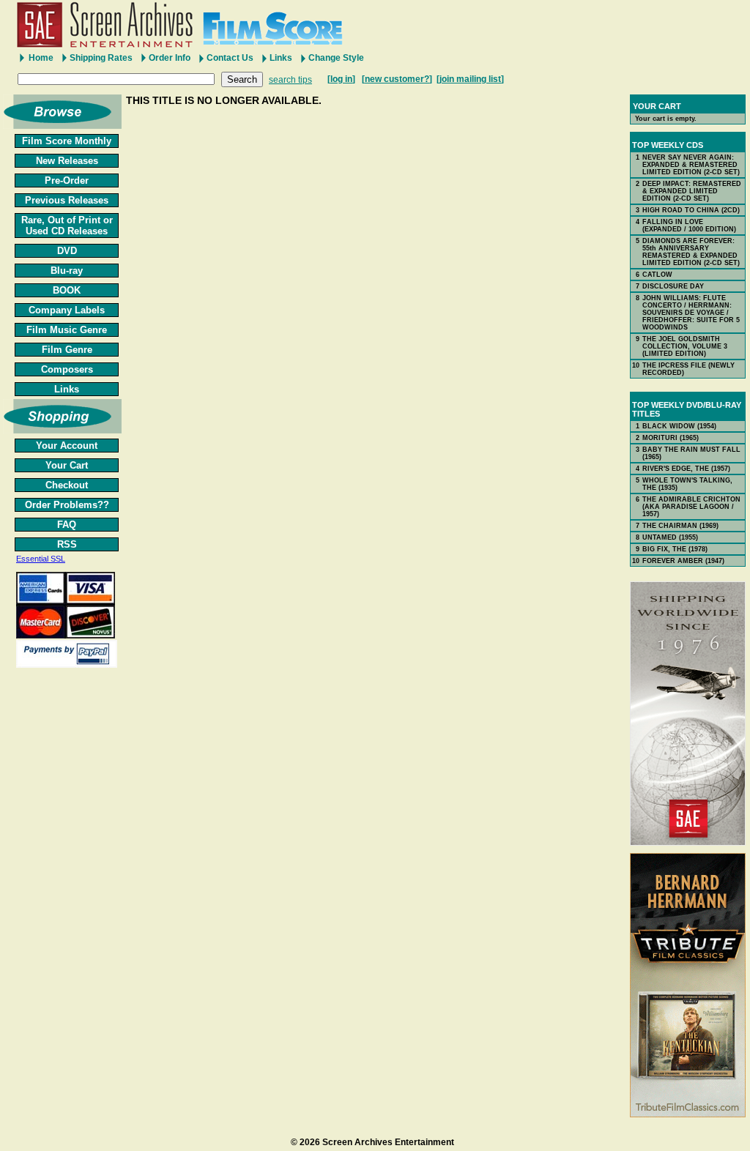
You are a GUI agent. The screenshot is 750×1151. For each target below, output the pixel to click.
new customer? (397, 79)
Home (41, 58)
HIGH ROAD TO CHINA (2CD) (691, 210)
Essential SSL (40, 558)
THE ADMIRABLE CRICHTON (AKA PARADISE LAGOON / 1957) (691, 507)
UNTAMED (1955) (670, 537)
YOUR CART (657, 106)
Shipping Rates (101, 58)
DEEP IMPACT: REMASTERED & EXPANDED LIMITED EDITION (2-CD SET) (691, 191)
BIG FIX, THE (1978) (675, 549)
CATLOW (657, 274)
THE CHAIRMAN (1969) (680, 525)
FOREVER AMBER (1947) (683, 561)
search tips (290, 80)
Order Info (169, 58)
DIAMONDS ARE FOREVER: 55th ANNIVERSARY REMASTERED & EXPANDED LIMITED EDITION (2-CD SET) (691, 252)
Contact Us (230, 58)
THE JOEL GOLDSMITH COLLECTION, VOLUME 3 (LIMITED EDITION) (684, 346)
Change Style (336, 58)
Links (281, 58)
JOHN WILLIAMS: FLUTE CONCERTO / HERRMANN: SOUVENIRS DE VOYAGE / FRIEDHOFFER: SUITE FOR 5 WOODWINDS (691, 312)
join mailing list (470, 79)
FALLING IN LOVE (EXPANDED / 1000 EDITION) (689, 225)
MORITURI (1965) (670, 438)
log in (341, 79)
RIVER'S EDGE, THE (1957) (686, 468)
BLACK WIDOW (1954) (679, 426)
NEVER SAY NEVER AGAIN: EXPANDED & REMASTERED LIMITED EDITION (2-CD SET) (691, 165)
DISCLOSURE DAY (673, 286)
